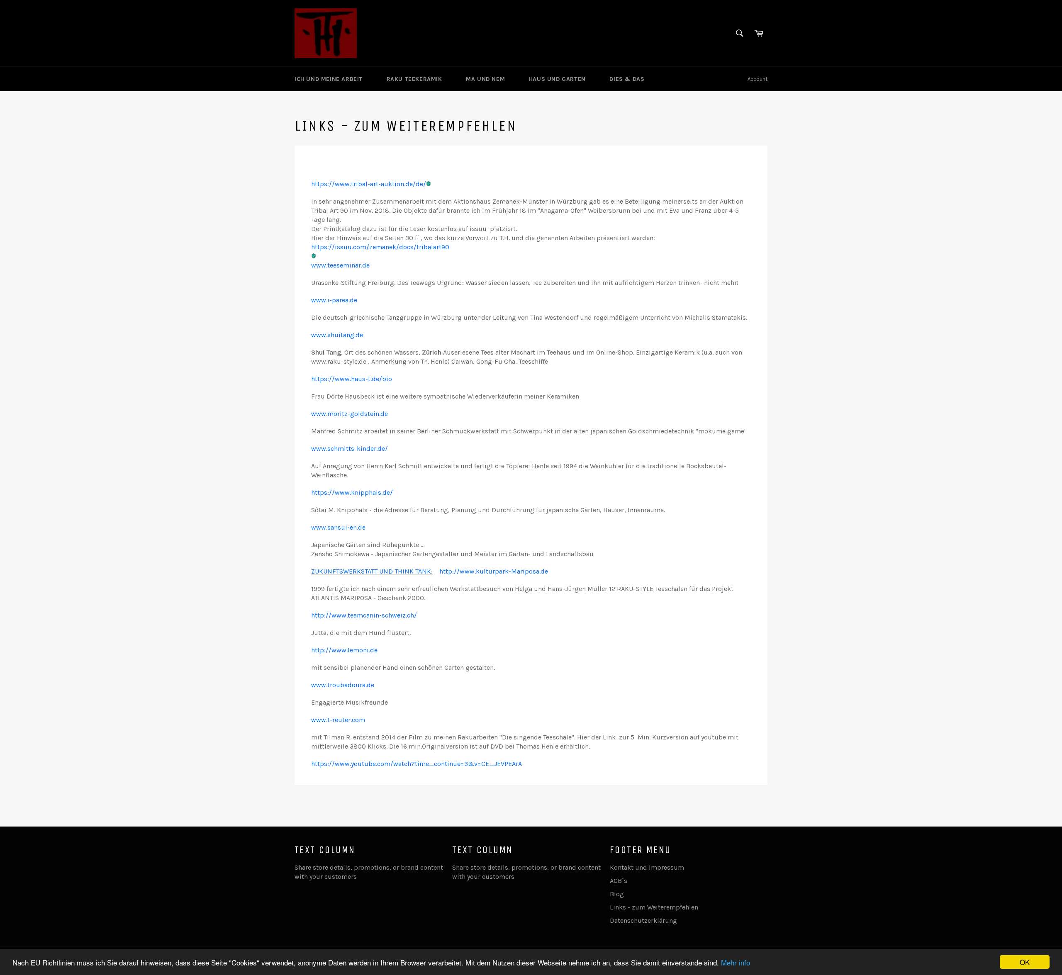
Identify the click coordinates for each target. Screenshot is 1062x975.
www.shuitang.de (337, 335)
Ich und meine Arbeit (330, 79)
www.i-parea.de (334, 300)
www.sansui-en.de (338, 527)
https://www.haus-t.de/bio (351, 379)
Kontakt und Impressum (647, 867)
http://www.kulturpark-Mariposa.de (493, 571)
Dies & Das (627, 79)
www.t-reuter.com (338, 720)
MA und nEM (486, 79)
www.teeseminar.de (340, 265)
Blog (617, 894)
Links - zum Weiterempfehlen (654, 907)
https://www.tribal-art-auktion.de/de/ (368, 184)
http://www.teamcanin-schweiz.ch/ (364, 615)
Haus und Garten (558, 79)
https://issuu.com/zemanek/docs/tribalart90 (380, 247)
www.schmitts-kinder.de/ (349, 448)
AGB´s (618, 881)
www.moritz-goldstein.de (349, 414)
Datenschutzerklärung (643, 920)
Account (757, 79)
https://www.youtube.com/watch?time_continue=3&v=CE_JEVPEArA (416, 764)
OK (1025, 962)
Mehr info (735, 962)
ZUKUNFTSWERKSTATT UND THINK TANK (371, 571)
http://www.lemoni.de (344, 650)
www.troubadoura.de (342, 685)
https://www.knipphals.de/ (352, 492)
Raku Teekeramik (415, 79)
